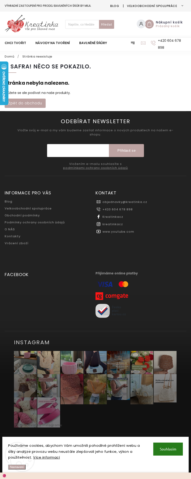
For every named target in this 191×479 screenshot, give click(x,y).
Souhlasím (168, 449)
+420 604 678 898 (117, 209)
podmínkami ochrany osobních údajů (95, 168)
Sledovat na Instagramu (41, 425)
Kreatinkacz (112, 217)
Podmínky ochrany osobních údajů (35, 222)
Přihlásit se (126, 150)
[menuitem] (18, 43)
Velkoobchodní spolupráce (152, 6)
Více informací (46, 457)
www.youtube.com (118, 232)
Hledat (106, 24)
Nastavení (17, 467)
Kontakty (12, 236)
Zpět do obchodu (25, 103)
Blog (114, 6)
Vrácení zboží (16, 243)
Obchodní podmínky (22, 215)
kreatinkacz (112, 224)
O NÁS (10, 229)
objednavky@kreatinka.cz (124, 202)
